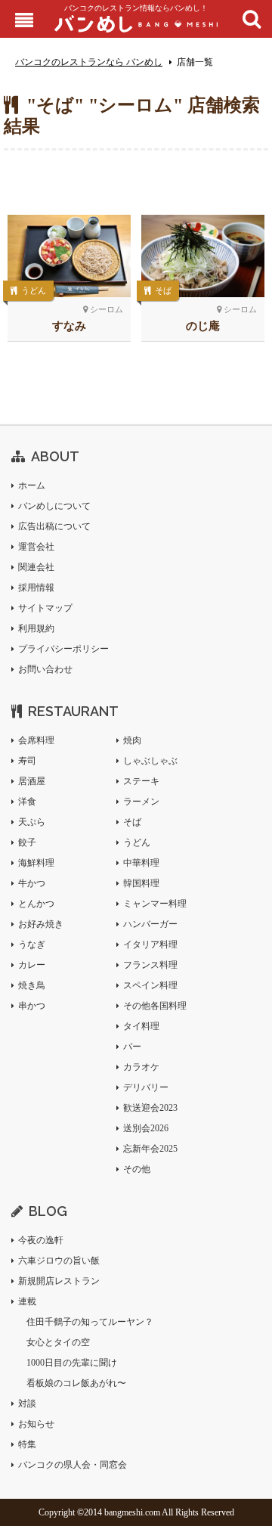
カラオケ (141, 1067)
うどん (33, 290)
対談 (27, 1403)
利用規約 (36, 628)
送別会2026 (145, 1128)
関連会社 (36, 567)
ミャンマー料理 (155, 903)
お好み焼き (40, 924)
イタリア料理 (150, 944)
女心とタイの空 (58, 1342)
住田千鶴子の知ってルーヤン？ (89, 1322)
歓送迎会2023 (150, 1108)
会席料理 (36, 740)
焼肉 (132, 740)
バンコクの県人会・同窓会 (72, 1464)
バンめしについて (54, 506)
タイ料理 (141, 1026)
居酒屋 (31, 781)
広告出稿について (54, 526)
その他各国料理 (155, 1005)
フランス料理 (150, 965)
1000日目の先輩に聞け (71, 1362)
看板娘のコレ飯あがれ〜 (76, 1383)
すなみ (69, 326)
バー (132, 1046)
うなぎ (31, 944)
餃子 (27, 842)
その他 (136, 1169)
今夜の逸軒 (40, 1240)
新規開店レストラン (59, 1281)
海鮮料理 (36, 863)
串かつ (31, 1005)
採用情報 (36, 587)
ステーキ (141, 781)
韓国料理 (141, 883)
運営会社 (36, 546)
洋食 (27, 801)
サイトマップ (45, 608)
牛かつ (31, 883)
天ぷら (31, 822)
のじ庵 (203, 326)
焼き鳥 (31, 985)
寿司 (27, 760)
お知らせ (36, 1424)
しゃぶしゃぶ (150, 760)
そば (163, 290)
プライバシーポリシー (63, 649)
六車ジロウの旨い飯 (59, 1260)
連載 (27, 1301)
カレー (31, 965)
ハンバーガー (150, 924)
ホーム (31, 485)
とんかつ (36, 903)
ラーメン (141, 801)
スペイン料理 (150, 985)
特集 (27, 1444)
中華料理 (141, 863)
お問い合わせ (45, 669)
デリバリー (145, 1087)
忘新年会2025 (150, 1148)
